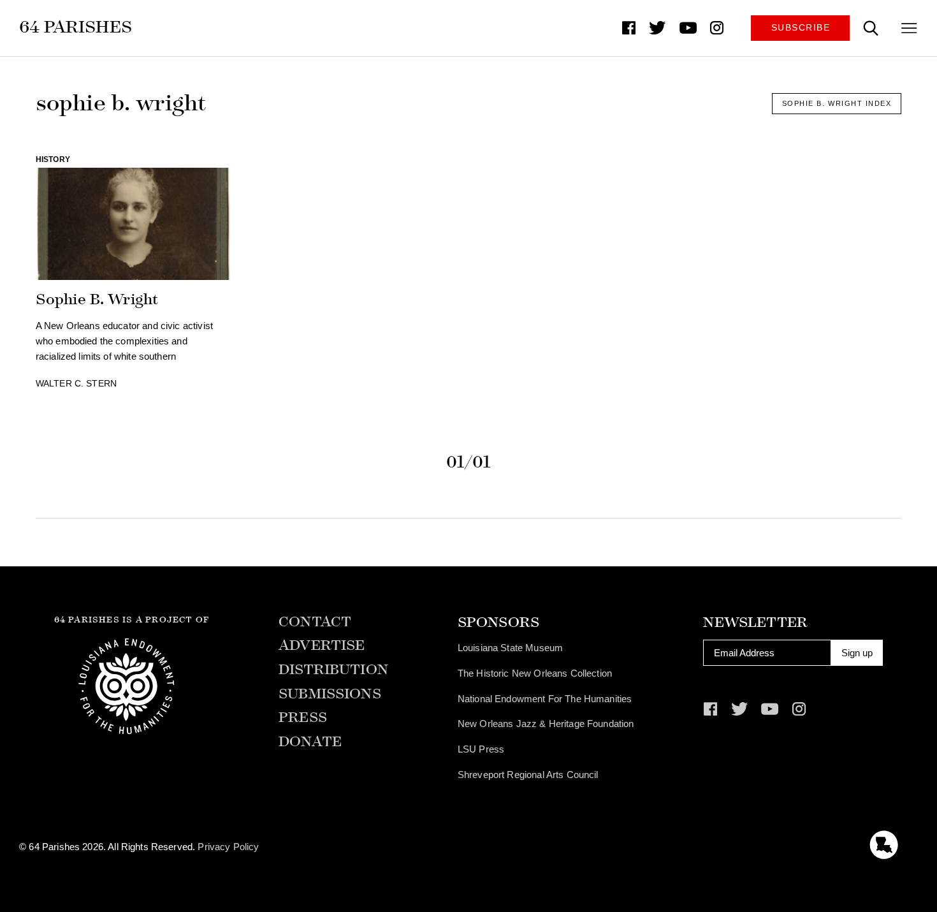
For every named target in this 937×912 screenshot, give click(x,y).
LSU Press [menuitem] (481, 749)
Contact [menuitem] (315, 622)
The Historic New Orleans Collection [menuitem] (535, 673)
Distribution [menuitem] (333, 670)
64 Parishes (75, 26)
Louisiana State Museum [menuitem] (510, 647)
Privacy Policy (228, 846)
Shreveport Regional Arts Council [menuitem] (528, 774)
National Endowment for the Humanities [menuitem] (545, 698)
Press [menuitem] (303, 717)
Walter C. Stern (76, 383)
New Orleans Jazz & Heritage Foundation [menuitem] (546, 723)
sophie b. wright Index (836, 103)
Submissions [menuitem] (330, 694)
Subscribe (801, 28)
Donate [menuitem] (310, 742)
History (53, 159)
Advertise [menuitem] (322, 645)
